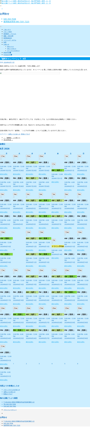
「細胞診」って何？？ (12, 138)
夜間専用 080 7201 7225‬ (12, 425)
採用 (5, 42)
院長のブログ (10, 46)
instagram (7, 55)
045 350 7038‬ (10, 19)
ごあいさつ (7, 30)
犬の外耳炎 (8, 140)
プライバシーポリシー (10, 410)
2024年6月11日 (8, 62)
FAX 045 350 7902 (10, 406)
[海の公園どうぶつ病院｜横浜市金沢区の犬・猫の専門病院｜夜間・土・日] (25, 3)
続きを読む (4, 174)
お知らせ (6, 44)
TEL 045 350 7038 (10, 404)
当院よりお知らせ (11, 48)
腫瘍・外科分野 (8, 36)
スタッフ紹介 (8, 32)
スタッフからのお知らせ (13, 50)
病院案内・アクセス (10, 34)
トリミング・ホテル (10, 40)
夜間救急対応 (8, 38)
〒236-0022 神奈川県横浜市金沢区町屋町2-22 (19, 402)
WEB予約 (7, 53)
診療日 (2, 144)
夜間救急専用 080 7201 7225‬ (16, 21)
